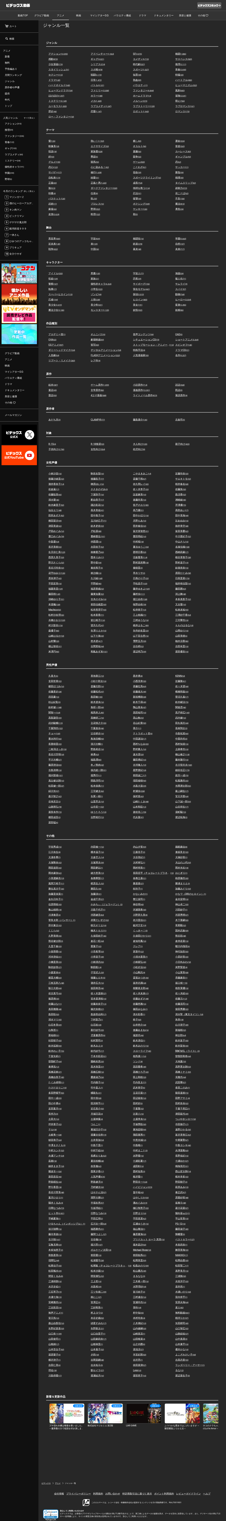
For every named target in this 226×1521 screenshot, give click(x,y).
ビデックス (46, 1483)
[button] (50, 1514)
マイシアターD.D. (99, 15)
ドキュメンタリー (164, 15)
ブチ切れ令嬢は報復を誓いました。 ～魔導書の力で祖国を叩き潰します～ (66, 1428)
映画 (78, 15)
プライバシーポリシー (78, 1493)
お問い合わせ (112, 1493)
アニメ (60, 15)
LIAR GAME (131, 1425)
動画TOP (23, 15)
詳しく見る (28, 191)
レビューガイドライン (188, 1493)
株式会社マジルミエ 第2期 (100, 1425)
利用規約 (98, 1493)
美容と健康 (185, 15)
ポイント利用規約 (164, 1493)
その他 (201, 15)
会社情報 (59, 1493)
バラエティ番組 (122, 15)
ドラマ (142, 15)
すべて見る (28, 118)
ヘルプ (206, 1493)
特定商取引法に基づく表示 (137, 1493)
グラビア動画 (41, 15)
